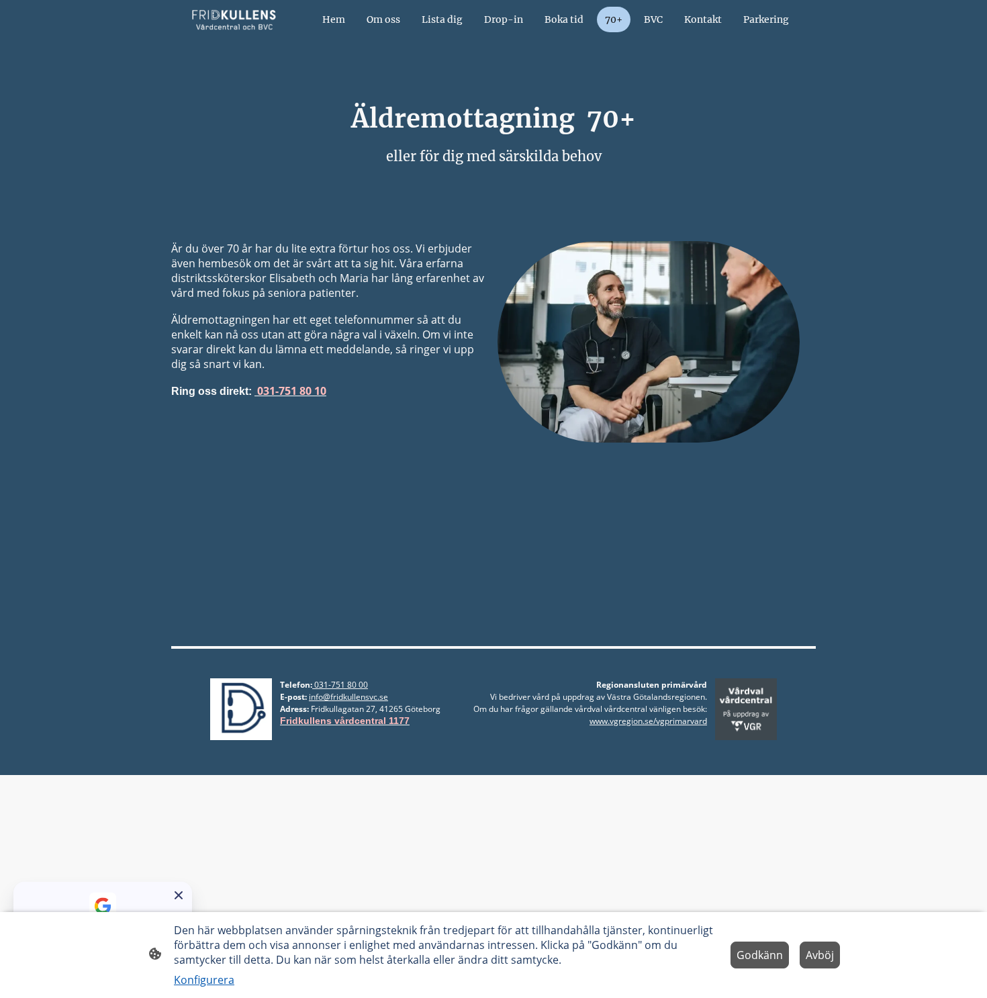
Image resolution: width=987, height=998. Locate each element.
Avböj (820, 955)
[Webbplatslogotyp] (234, 20)
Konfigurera (204, 979)
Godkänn (760, 955)
